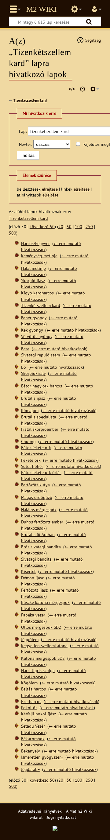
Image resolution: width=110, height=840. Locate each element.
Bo (23, 367)
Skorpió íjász (33, 280)
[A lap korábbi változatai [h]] (82, 89)
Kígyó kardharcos (37, 293)
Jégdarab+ (30, 769)
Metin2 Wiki (41, 9)
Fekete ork (31, 460)
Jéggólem (29, 639)
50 (69, 226)
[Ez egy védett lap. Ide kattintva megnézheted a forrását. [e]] (72, 89)
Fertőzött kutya (35, 485)
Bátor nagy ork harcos (41, 386)
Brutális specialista (38, 417)
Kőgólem (29, 683)
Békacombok (33, 738)
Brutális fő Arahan (38, 534)
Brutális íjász (33, 398)
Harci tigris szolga (38, 670)
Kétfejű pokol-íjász (38, 714)
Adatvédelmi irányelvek (40, 811)
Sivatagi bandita (36, 559)
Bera (25, 349)
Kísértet (28, 571)
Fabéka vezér (33, 615)
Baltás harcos (33, 689)
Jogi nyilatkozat (61, 817)
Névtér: (25, 144)
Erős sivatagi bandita (41, 547)
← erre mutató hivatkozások (73, 330)
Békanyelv (30, 751)
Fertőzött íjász (34, 590)
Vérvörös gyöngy (36, 336)
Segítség (93, 40)
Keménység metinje (39, 256)
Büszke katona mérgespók (45, 602)
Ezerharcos (31, 701)
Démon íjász (32, 578)
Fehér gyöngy (33, 318)
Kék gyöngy (32, 330)
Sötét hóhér (32, 466)
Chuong (28, 441)
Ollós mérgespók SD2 (41, 627)
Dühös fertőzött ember (42, 522)
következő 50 (42, 226)
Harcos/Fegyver (35, 243)
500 (12, 233)
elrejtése (50, 189)
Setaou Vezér (33, 726)
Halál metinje (33, 268)
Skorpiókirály (33, 373)
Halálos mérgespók (39, 509)
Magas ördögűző (36, 497)
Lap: (23, 131)
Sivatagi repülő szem (40, 355)
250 (89, 226)
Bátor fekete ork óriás (41, 472)
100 (78, 226)
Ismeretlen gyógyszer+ (42, 757)
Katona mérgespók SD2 (43, 658)
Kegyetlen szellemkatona (44, 645)
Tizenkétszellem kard (30, 100)
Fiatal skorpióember (39, 429)
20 (60, 226)
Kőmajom (29, 410)
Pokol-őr (29, 707)
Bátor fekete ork (36, 447)
